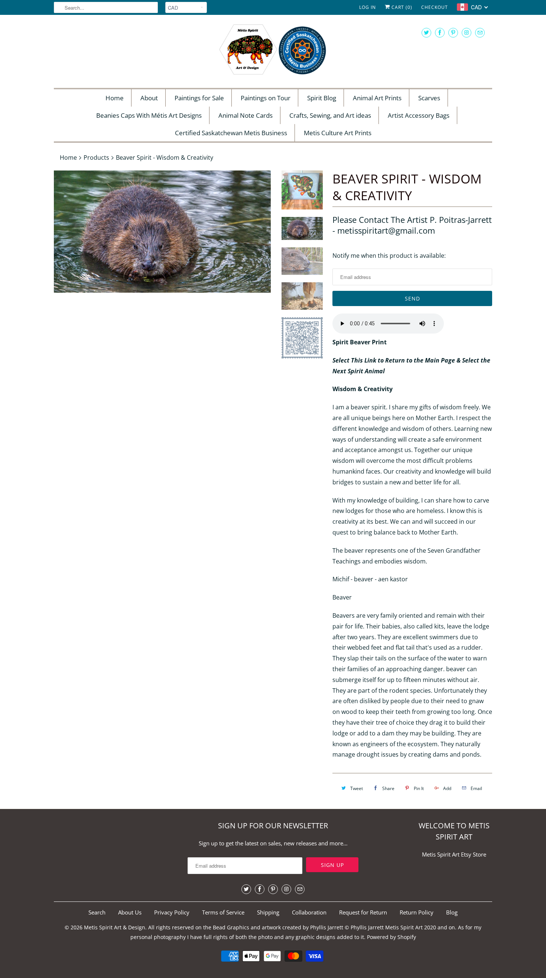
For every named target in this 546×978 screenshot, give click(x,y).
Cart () (401, 7)
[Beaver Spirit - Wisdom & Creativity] (162, 231)
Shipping (268, 912)
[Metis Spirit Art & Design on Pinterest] (453, 32)
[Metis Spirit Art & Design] (273, 50)
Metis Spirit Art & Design (114, 927)
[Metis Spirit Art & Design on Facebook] (440, 32)
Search (96, 912)
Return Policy (416, 912)
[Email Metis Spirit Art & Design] (480, 32)
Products (96, 157)
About (149, 98)
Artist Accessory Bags (418, 115)
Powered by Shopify (391, 936)
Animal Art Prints (377, 98)
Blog (452, 912)
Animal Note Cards (245, 115)
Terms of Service (223, 912)
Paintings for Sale (199, 98)
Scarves (429, 98)
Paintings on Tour (265, 98)
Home (114, 98)
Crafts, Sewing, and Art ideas (330, 115)
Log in (367, 7)
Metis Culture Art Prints (337, 133)
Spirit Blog (321, 98)
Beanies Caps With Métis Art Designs (149, 115)
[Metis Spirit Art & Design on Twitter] (426, 32)
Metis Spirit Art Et (444, 854)
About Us (130, 912)
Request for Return (363, 912)
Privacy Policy (171, 912)
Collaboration (309, 912)
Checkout (434, 7)
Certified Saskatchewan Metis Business (231, 133)
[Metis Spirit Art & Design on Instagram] (466, 32)
